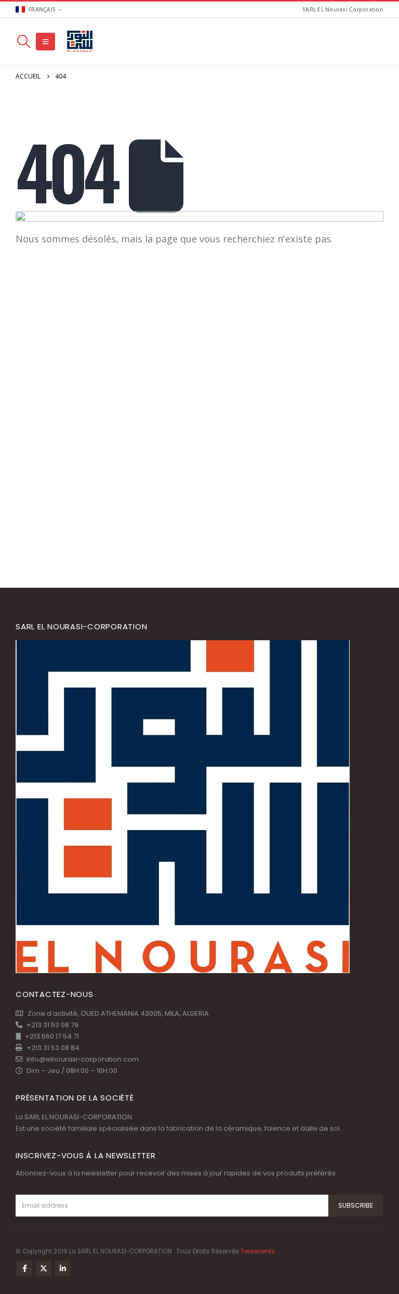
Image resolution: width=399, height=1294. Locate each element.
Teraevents (258, 1251)
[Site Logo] (80, 42)
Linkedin (63, 1268)
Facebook (24, 1268)
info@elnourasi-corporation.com (82, 1059)
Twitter (43, 1268)
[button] (24, 41)
